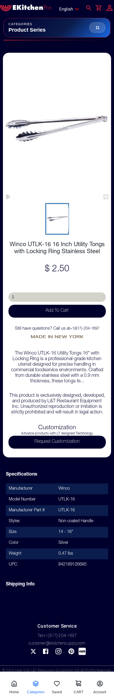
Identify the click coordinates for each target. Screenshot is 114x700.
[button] (57, 129)
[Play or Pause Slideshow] (8, 196)
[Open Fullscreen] (106, 196)
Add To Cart (57, 311)
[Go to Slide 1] (57, 219)
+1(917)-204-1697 (84, 329)
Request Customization (57, 442)
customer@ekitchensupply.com (57, 643)
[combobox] (70, 9)
